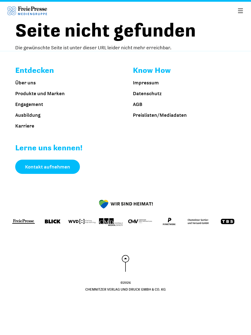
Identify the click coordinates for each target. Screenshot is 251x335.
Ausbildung (27, 115)
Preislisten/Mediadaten (160, 115)
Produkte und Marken (40, 93)
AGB (137, 104)
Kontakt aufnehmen (47, 167)
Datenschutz (147, 93)
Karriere (24, 126)
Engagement (29, 104)
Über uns (25, 83)
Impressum (146, 83)
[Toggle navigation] (240, 10)
